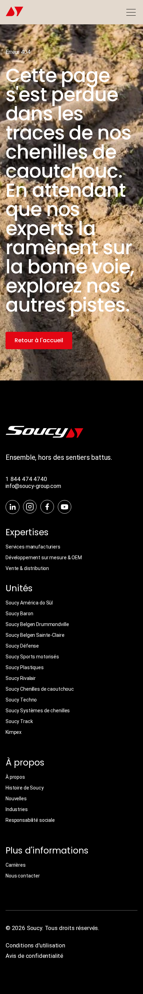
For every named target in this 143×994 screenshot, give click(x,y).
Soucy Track (19, 721)
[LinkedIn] (12, 507)
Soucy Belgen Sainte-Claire (35, 635)
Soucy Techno (21, 700)
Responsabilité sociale (30, 820)
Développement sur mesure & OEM (44, 557)
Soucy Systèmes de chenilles (38, 710)
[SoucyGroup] (12, 12)
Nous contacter (23, 876)
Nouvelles (16, 798)
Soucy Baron (19, 613)
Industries (17, 809)
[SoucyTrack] (44, 436)
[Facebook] (47, 507)
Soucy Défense (22, 646)
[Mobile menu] (131, 12)
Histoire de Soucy (25, 788)
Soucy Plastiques (25, 667)
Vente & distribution (27, 568)
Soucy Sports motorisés (32, 656)
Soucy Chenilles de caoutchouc (40, 689)
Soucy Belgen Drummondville (37, 624)
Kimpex (14, 732)
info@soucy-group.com (33, 486)
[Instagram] (30, 507)
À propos (15, 777)
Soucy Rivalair (21, 678)
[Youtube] (65, 507)
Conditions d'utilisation (35, 945)
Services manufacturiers (33, 547)
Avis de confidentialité (34, 955)
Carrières (16, 865)
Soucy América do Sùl (29, 603)
